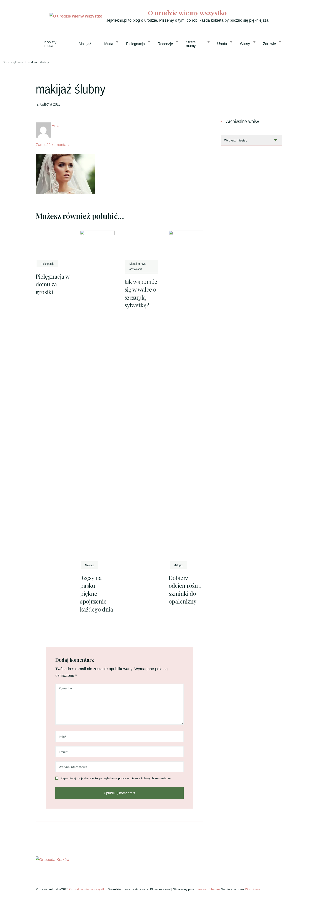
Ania (55, 126)
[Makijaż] (89, 275)
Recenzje (165, 44)
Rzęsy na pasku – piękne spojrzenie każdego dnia (96, 303)
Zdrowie (269, 44)
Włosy (245, 44)
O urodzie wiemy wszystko (187, 13)
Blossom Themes (208, 599)
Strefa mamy (191, 44)
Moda (108, 44)
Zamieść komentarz (53, 145)
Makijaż (85, 44)
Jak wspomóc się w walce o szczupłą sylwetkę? (140, 293)
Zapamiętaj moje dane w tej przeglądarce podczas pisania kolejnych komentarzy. (116, 488)
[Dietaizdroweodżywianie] (141, 266)
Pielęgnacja (135, 44)
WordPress (252, 599)
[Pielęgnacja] (47, 263)
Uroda (222, 44)
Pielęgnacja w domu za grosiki (52, 284)
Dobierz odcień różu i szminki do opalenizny (185, 282)
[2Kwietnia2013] (49, 103)
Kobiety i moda (51, 44)
